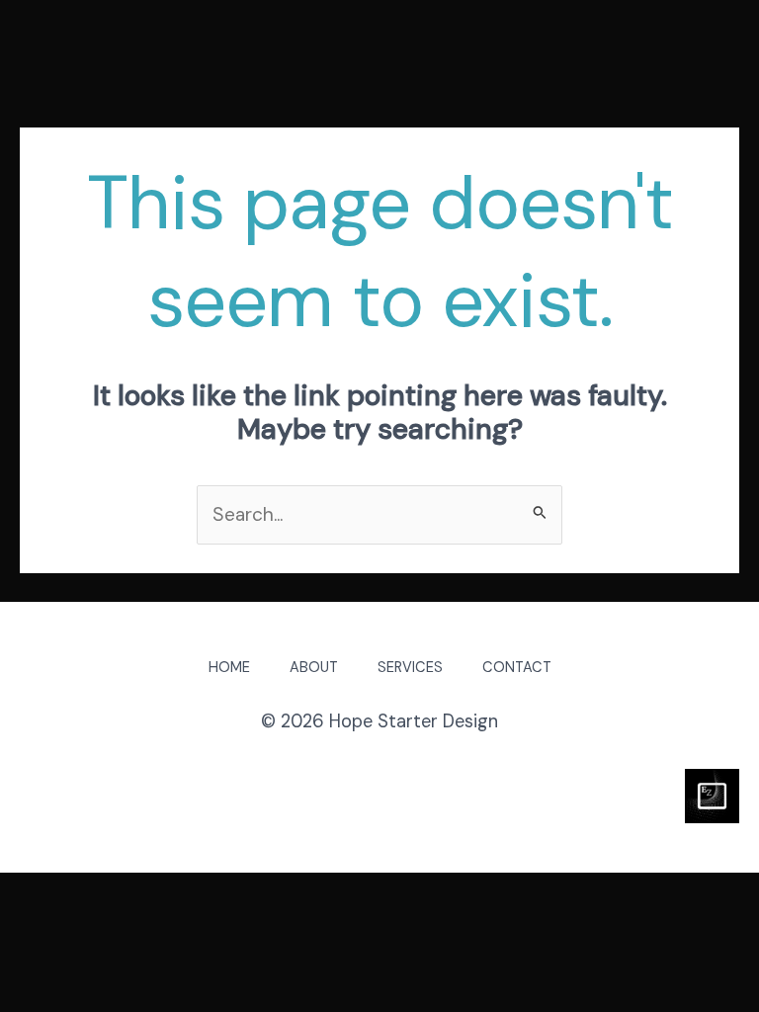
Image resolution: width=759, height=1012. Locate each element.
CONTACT (516, 667)
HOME (229, 667)
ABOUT (314, 667)
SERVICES (410, 667)
